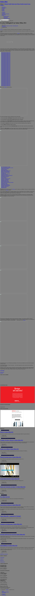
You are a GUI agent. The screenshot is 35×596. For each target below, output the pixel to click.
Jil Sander (5, 87)
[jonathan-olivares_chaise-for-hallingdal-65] (6, 175)
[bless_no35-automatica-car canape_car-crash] (6, 167)
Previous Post (2, 372)
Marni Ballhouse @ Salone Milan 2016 (8, 545)
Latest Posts (3, 12)
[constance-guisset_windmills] (4, 168)
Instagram (3, 10)
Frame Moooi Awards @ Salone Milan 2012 (9, 478)
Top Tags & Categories (7, 18)
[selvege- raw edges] (3, 177)
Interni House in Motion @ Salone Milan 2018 (10, 505)
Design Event (4, 25)
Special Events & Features (5, 13)
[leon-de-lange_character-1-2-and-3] (5, 178)
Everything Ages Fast (5, 496)
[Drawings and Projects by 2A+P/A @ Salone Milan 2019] (8, 532)
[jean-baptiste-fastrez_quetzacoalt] (5, 173)
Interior (11, 25)
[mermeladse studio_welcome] (4, 180)
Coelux (1, 5)
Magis (18, 4)
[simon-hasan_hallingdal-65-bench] (5, 185)
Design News (8, 25)
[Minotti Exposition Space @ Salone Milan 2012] (7, 455)
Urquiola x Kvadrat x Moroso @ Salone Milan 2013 (11, 440)
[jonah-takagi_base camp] (4, 174)
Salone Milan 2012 (15, 25)
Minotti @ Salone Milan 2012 (6, 432)
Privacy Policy (4, 592)
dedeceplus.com (4, 7)
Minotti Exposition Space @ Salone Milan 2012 (10, 457)
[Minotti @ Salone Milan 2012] (4, 430)
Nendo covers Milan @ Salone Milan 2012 (9, 449)
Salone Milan (4, 14)
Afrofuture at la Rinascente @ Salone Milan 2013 (11, 524)
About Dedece (2, 557)
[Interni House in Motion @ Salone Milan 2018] (7, 503)
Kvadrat (1, 29)
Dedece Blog (3, 1)
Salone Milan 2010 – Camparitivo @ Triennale (10, 516)
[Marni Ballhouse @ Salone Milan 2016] (6, 543)
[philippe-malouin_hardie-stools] (4, 184)
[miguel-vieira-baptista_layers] (4, 181)
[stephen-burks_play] (3, 187)
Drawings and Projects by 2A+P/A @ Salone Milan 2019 (12, 534)
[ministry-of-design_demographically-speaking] (6, 182)
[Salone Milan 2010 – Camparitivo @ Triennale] (7, 514)
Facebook (3, 8)
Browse (3, 15)
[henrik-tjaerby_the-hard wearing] (5, 172)
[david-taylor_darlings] (3, 169)
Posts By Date (6, 17)
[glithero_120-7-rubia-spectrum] (4, 171)
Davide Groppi (23, 4)
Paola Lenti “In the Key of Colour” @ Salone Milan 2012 (12, 486)
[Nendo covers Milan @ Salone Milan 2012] (6, 447)
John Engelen (4, 26)
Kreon (28, 4)
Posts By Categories (6, 16)
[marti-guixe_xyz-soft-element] (4, 179)
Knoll (10, 4)
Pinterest (3, 9)
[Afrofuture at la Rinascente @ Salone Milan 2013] (7, 522)
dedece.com (2, 560)
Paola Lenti (14, 4)
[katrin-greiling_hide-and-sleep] (4, 176)
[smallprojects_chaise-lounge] (4, 186)
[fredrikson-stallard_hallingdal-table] (5, 170)
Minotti (6, 4)
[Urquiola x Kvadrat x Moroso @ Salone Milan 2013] (7, 438)
